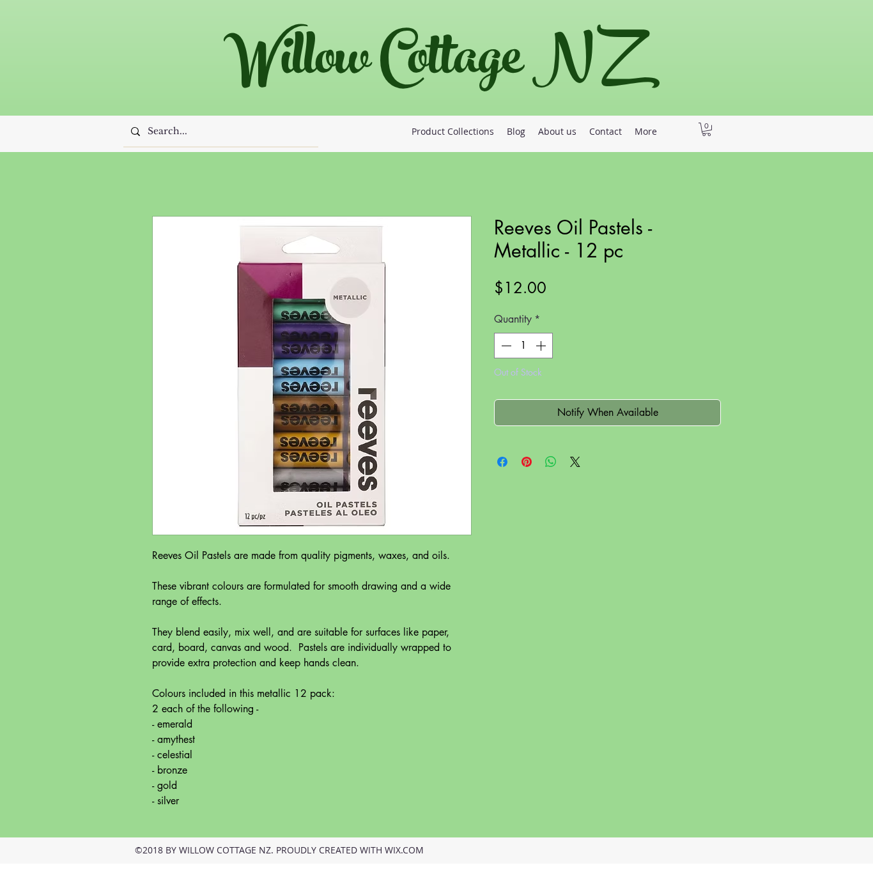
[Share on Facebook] (502, 462)
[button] (707, 129)
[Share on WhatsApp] (551, 462)
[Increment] (542, 345)
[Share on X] (575, 462)
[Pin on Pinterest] (526, 462)
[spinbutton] (523, 345)
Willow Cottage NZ (430, 63)
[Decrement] (505, 345)
